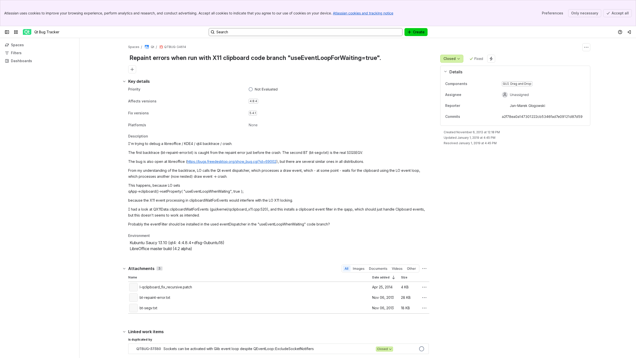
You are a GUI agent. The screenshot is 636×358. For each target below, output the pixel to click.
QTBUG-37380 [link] (148, 349)
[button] (513, 71)
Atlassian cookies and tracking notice (363, 13)
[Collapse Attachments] (124, 268)
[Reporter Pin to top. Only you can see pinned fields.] (471, 106)
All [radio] (346, 268)
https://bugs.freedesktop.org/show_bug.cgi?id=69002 (231, 161)
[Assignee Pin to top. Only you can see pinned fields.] (472, 95)
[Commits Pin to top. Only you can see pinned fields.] (471, 117)
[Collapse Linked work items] (124, 332)
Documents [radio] (378, 268)
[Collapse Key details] (124, 81)
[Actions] (586, 47)
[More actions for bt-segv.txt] (424, 308)
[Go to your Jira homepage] (27, 32)
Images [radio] (358, 268)
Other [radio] (411, 268)
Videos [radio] (397, 268)
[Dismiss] (104, 319)
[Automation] (491, 59)
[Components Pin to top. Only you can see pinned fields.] (471, 84)
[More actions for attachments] (424, 268)
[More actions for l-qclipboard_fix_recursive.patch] (424, 287)
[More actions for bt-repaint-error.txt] (424, 298)
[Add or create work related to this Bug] (132, 69)
